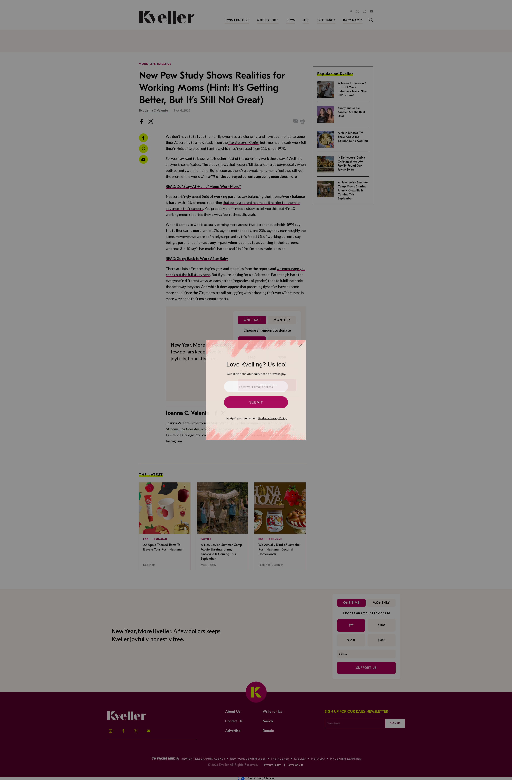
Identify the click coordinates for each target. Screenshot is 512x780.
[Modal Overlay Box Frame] (256, 390)
